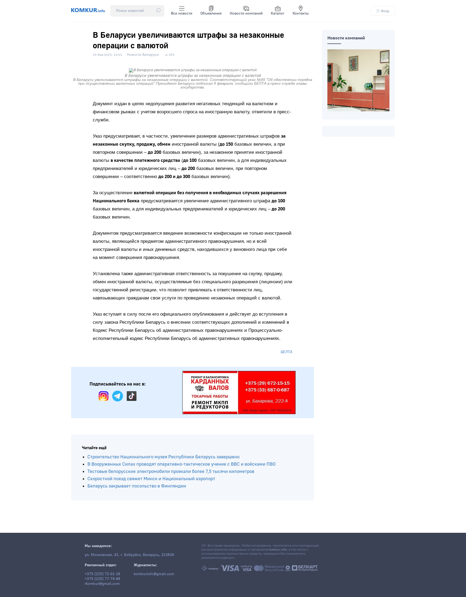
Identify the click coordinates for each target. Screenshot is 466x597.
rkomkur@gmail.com (102, 583)
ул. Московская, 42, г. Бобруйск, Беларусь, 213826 (129, 554)
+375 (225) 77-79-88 (102, 578)
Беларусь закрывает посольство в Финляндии (136, 486)
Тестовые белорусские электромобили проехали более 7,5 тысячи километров (170, 471)
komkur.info (278, 550)
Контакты (301, 13)
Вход (385, 11)
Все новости (181, 13)
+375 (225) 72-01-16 (102, 574)
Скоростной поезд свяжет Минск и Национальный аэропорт (151, 479)
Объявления (211, 13)
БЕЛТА (286, 352)
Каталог (278, 13)
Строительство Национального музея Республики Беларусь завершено (163, 457)
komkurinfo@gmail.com (154, 574)
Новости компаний (246, 13)
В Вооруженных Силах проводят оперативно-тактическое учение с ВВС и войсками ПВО (181, 464)
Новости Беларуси (143, 54)
